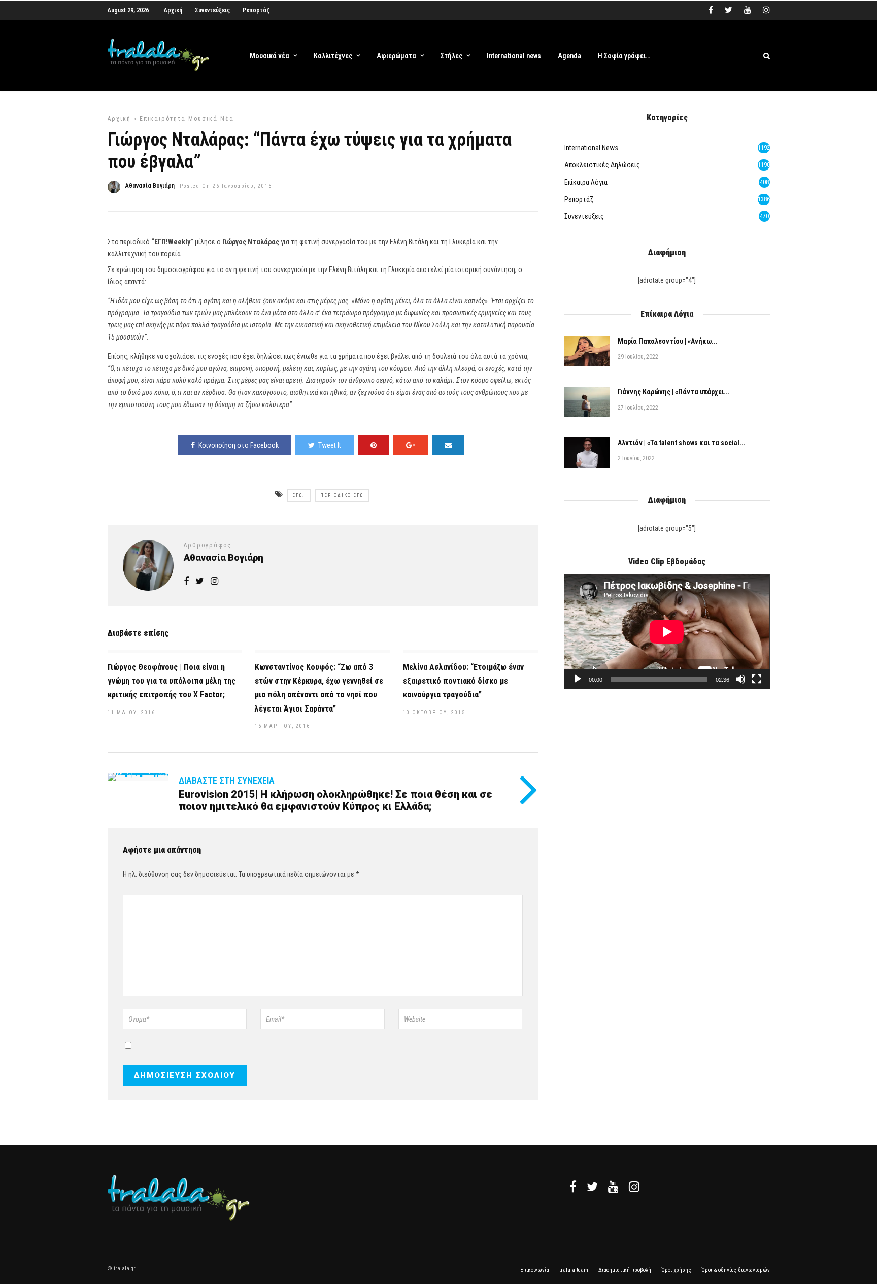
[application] (666, 631)
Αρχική (173, 10)
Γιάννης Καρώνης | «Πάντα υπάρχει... (674, 392)
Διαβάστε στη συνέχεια (227, 780)
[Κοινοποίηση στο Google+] (410, 445)
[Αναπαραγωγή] (577, 679)
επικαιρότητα (163, 118)
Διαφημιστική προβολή (624, 1270)
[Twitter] (592, 1186)
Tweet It (329, 445)
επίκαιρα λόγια (586, 182)
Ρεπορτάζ (256, 10)
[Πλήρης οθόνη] (757, 679)
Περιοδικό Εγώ (341, 495)
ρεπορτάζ (578, 199)
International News (591, 148)
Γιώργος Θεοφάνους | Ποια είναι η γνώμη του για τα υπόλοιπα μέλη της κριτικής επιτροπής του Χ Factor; (171, 680)
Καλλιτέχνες (333, 56)
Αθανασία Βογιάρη (150, 185)
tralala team (573, 1270)
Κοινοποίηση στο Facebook (238, 445)
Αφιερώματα (396, 56)
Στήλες (451, 56)
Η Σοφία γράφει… (624, 56)
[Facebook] (573, 1186)
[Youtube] (747, 10)
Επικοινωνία (534, 1270)
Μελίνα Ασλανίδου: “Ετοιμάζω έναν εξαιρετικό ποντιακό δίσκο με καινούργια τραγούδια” (463, 680)
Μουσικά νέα (269, 56)
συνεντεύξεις (584, 216)
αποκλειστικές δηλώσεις (602, 165)
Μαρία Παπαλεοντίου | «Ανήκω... (668, 341)
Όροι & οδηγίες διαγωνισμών (735, 1270)
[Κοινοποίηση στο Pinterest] (373, 445)
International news (514, 56)
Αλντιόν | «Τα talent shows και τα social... (682, 442)
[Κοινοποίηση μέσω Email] (448, 445)
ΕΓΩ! (298, 495)
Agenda (569, 56)
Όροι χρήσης (676, 1270)
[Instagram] (766, 10)
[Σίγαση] (740, 679)
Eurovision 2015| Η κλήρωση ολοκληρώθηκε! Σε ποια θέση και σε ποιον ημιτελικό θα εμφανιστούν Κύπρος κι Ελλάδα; (335, 800)
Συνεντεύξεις (212, 10)
